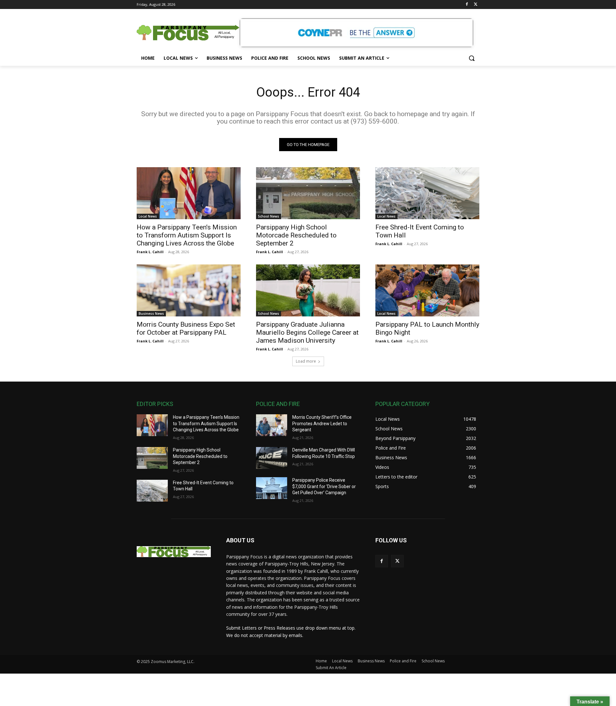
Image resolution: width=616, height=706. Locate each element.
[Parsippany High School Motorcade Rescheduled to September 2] (308, 193)
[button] (471, 58)
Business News (151, 313)
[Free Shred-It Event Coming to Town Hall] (427, 193)
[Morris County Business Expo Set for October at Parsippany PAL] (189, 290)
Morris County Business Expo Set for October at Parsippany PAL (186, 328)
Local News (148, 216)
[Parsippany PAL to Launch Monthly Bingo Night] (427, 290)
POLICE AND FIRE (278, 403)
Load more (306, 361)
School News (268, 216)
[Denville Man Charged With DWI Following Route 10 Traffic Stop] (271, 458)
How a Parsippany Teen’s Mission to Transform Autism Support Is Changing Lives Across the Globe (187, 235)
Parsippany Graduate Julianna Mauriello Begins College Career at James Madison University (307, 332)
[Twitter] (475, 4)
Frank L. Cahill (150, 251)
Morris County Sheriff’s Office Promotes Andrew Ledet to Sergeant (322, 423)
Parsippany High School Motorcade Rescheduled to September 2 (296, 235)
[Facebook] (466, 4)
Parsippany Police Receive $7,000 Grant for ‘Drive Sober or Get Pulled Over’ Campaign (324, 486)
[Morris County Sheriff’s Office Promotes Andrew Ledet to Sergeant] (271, 425)
